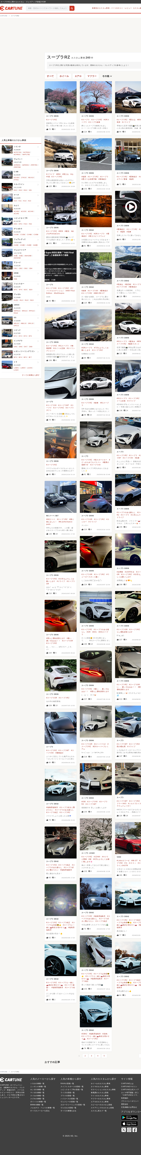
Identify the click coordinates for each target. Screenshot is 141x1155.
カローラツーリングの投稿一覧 (73, 1105)
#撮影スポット (134, 344)
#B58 (58, 174)
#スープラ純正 (52, 812)
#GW (84, 802)
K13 (29, 201)
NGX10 (31, 177)
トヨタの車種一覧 (37, 1083)
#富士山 (132, 120)
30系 (21, 256)
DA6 (20, 346)
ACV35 (23, 211)
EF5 (30, 336)
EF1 (15, 336)
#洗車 (129, 232)
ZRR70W (17, 167)
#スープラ (86, 120)
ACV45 (16, 213)
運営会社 (124, 1104)
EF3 (25, 336)
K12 (24, 201)
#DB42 (84, 1034)
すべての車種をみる (68, 1111)
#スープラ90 (122, 287)
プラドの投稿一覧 (68, 1096)
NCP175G (17, 152)
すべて (50, 76)
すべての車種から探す (31, 375)
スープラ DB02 (88, 798)
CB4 (30, 268)
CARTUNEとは (127, 1083)
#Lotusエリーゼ (123, 861)
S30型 (35, 245)
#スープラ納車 (94, 122)
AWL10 (23, 323)
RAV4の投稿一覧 (67, 1083)
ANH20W (28, 256)
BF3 (15, 357)
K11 (20, 201)
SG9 (30, 289)
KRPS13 (17, 311)
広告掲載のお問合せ (129, 1107)
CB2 (20, 268)
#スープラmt (95, 465)
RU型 (16, 300)
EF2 (20, 336)
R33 (20, 190)
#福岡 (84, 177)
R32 (15, 190)
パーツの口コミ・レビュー (121, 8)
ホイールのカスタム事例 (100, 1083)
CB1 (15, 268)
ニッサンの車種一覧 (38, 1087)
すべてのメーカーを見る (40, 1111)
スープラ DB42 (88, 230)
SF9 (20, 289)
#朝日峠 (128, 284)
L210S (29, 368)
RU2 (26, 300)
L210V (16, 370)
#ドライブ (126, 122)
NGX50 (16, 177)
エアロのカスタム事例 (100, 1102)
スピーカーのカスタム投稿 (101, 1105)
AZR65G (25, 165)
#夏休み (132, 341)
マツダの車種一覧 (37, 1093)
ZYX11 (16, 180)
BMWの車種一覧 (36, 1105)
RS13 (16, 313)
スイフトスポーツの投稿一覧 (72, 1087)
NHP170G (26, 154)
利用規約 (124, 1098)
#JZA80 (97, 857)
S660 (119, 857)
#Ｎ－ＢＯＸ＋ (130, 863)
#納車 (84, 291)
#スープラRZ (51, 120)
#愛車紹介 (102, 179)
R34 (25, 190)
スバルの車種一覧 (37, 1096)
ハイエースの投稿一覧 (69, 1099)
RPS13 (31, 311)
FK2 (30, 224)
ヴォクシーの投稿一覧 (69, 1102)
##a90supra (59, 293)
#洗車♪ (105, 1034)
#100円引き (130, 572)
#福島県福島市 (52, 807)
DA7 (25, 346)
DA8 (30, 346)
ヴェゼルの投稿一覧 (68, 1108)
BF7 (30, 357)
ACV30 (16, 211)
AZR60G (17, 165)
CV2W (22, 234)
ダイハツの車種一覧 (38, 1102)
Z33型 (22, 245)
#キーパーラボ (100, 744)
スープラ (49, 285)
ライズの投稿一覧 (68, 1093)
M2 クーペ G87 (52, 516)
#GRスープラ (99, 234)
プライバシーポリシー (130, 1101)
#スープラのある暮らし (126, 512)
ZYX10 (23, 177)
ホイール (64, 76)
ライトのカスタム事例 (100, 1096)
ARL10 (16, 323)
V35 (30, 190)
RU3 (32, 300)
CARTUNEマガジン (129, 1087)
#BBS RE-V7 (99, 293)
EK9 (15, 224)
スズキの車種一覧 (37, 1099)
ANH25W (17, 258)
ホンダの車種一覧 (37, 1090)
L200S (16, 368)
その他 (107, 76)
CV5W (36, 234)
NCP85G (17, 154)
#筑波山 (120, 284)
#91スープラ (122, 341)
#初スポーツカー (100, 460)
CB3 (25, 268)
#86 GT (134, 861)
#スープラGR (87, 519)
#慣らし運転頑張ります (55, 638)
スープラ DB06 (52, 116)
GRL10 (30, 323)
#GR (88, 632)
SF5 (15, 289)
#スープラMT (63, 405)
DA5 (15, 346)
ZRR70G (34, 165)
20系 (15, 256)
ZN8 (15, 279)
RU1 (21, 300)
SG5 (25, 289)
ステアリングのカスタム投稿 (102, 1108)
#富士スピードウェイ (97, 236)
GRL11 (16, 325)
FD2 (25, 224)
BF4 (20, 357)
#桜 (90, 859)
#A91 (94, 632)
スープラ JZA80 (88, 853)
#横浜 (67, 231)
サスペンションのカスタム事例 (103, 1090)
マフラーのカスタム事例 (100, 1099)
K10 (15, 201)
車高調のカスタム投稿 (100, 1093)
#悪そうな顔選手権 (89, 179)
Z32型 (16, 245)
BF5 (25, 357)
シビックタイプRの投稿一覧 (72, 1090)
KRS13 (24, 311)
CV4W (29, 234)
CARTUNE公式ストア (130, 1090)
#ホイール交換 (59, 348)
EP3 (20, 224)
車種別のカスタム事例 (101, 8)
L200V (23, 368)
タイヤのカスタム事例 (100, 1087)
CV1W (16, 234)
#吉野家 (120, 572)
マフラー (92, 76)
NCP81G (26, 152)
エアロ (78, 76)
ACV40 (30, 211)
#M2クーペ (50, 519)
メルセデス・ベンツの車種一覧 (42, 1108)
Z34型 (29, 245)
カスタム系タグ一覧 (99, 1111)
